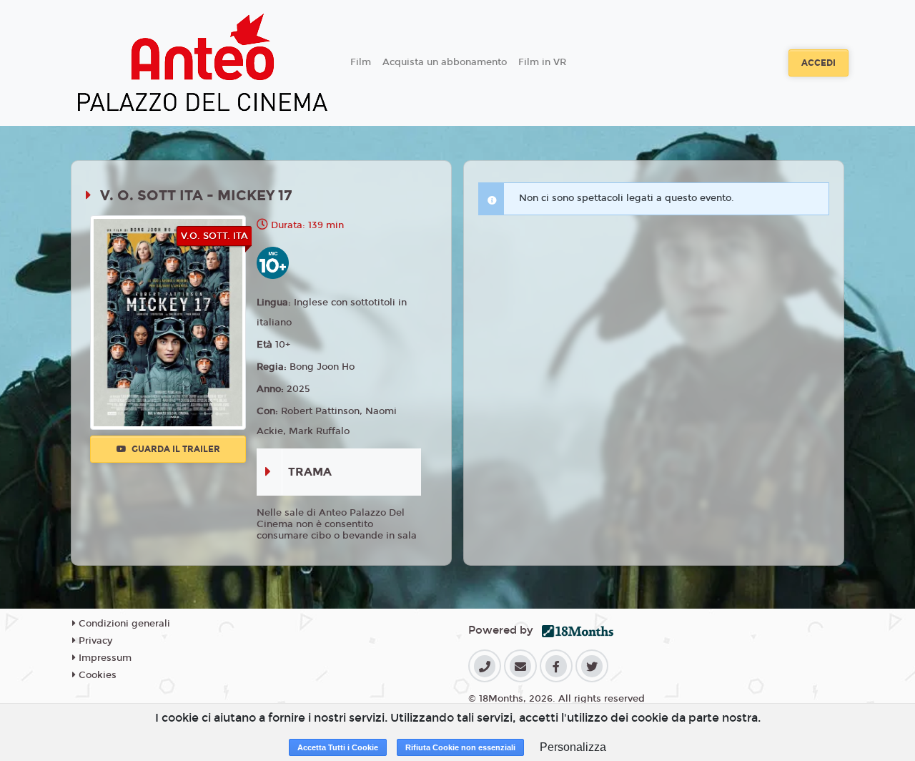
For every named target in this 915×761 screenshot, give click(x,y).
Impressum (104, 658)
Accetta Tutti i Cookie (337, 747)
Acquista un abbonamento (444, 62)
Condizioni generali (123, 623)
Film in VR (542, 62)
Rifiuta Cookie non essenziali (460, 747)
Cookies (96, 675)
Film (360, 62)
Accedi (818, 63)
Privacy (94, 641)
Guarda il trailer (174, 449)
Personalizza (573, 747)
